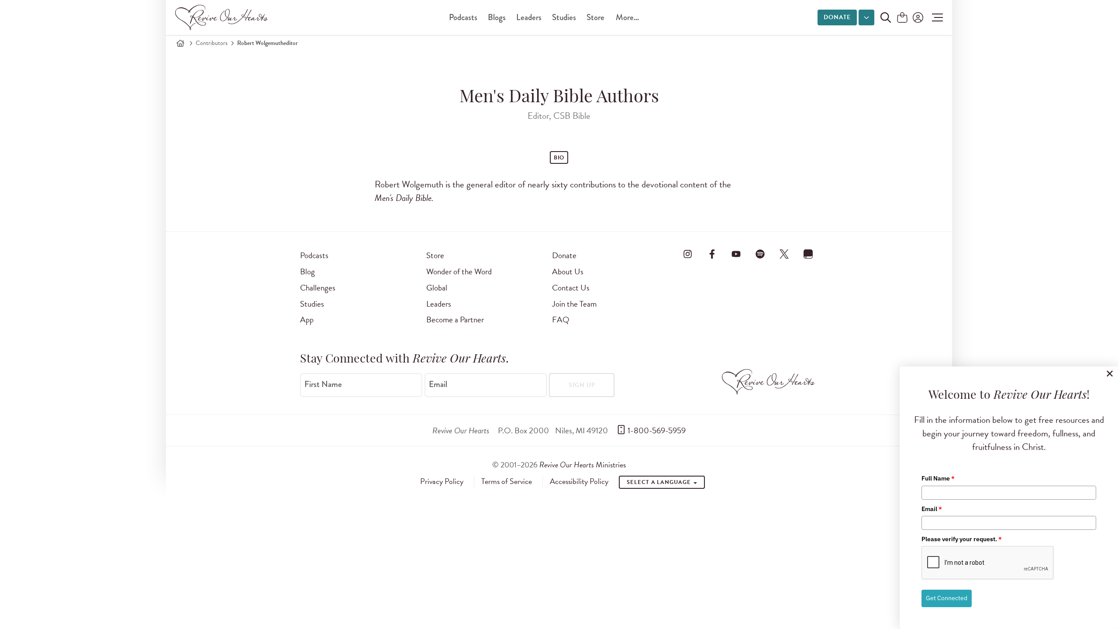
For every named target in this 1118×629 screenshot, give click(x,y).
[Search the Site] (886, 17)
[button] (935, 17)
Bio (559, 157)
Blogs (497, 17)
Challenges (317, 287)
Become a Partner (455, 319)
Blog (307, 271)
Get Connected (946, 598)
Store (595, 17)
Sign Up (582, 385)
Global (436, 287)
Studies (564, 17)
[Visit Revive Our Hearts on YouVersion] (808, 253)
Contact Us (571, 287)
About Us (567, 271)
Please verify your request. (961, 539)
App (307, 319)
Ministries (582, 464)
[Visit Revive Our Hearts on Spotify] (759, 253)
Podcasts (463, 17)
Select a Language (659, 482)
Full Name (938, 478)
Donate (837, 17)
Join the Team (574, 303)
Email (438, 384)
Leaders (529, 17)
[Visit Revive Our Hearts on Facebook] (711, 253)
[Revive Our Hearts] (223, 17)
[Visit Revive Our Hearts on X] (784, 253)
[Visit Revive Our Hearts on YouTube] (735, 253)
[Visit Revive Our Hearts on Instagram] (687, 253)
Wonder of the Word (459, 271)
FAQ (560, 319)
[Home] (180, 43)
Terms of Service (506, 481)
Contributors (212, 43)
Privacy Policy (441, 481)
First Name (323, 384)
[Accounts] (917, 17)
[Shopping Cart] (902, 18)
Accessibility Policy (579, 481)
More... (627, 17)
